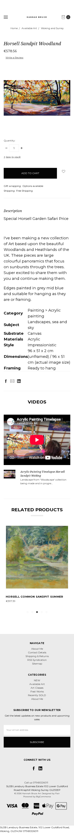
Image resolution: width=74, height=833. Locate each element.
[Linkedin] (19, 381)
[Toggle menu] (5, 17)
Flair (57, 793)
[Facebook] (6, 381)
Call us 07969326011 (36, 782)
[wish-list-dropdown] (63, 171)
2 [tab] (32, 612)
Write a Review (14, 57)
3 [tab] (37, 612)
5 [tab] (46, 612)
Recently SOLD (37, 695)
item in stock (12, 157)
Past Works (37, 691)
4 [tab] (42, 612)
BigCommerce (43, 796)
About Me (37, 648)
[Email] (12, 381)
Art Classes (37, 687)
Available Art (37, 684)
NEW (37, 680)
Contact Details (37, 652)
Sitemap (37, 663)
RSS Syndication (37, 659)
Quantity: (9, 140)
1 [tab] (27, 612)
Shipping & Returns (37, 656)
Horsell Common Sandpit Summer (34, 596)
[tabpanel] (37, 566)
